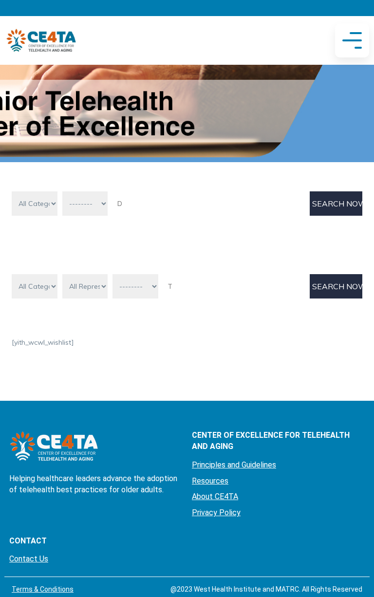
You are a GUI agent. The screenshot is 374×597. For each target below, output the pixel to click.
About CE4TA (215, 496)
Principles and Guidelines (234, 464)
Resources (210, 480)
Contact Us (28, 558)
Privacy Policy (216, 512)
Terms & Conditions (43, 589)
